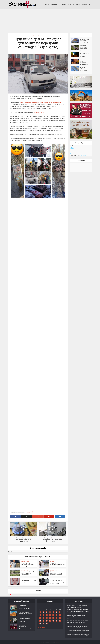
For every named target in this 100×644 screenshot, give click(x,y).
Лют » (43, 627)
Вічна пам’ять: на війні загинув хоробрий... (84, 55)
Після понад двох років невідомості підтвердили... (84, 62)
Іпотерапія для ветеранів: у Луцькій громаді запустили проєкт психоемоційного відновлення (78, 622)
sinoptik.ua (83, 155)
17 (46, 618)
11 (50, 615)
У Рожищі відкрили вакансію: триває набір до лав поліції (57, 582)
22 (40, 620)
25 (50, 620)
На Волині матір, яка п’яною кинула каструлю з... (24, 620)
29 (40, 623)
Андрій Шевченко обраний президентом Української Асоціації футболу (40, 102)
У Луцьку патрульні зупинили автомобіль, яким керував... (28, 564)
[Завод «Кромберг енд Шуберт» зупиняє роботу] (75, 40)
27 (56, 620)
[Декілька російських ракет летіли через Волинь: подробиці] (75, 68)
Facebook (30, 512)
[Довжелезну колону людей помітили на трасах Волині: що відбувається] (75, 47)
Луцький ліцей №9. (39, 112)
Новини (63, 4)
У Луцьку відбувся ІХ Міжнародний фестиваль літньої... (57, 564)
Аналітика (54, 4)
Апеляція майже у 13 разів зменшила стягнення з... (27, 573)
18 (50, 618)
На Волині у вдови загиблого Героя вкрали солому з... (25, 613)
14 (60, 615)
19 (53, 618)
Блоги (78, 4)
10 (46, 615)
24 (46, 620)
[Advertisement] (50, 19)
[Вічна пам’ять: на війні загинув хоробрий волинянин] (75, 54)
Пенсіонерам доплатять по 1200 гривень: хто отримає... (25, 607)
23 (43, 620)
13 (56, 615)
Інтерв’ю (71, 4)
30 (43, 623)
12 (53, 615)
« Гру (39, 627)
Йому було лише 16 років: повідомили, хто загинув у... (28, 582)
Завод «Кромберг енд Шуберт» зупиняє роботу (84, 40)
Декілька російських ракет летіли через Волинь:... (84, 69)
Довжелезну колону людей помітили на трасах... (83, 48)
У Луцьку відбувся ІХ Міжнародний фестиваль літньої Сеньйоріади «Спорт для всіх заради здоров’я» (78, 611)
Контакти (57, 642)
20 (56, 618)
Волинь (35, 36)
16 (43, 618)
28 (60, 620)
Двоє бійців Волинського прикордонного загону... (25, 626)
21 (60, 618)
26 (53, 620)
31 (46, 623)
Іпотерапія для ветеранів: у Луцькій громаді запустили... (56, 573)
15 (40, 618)
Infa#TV (84, 4)
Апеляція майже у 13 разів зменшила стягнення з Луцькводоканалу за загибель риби (77, 616)
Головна (46, 4)
